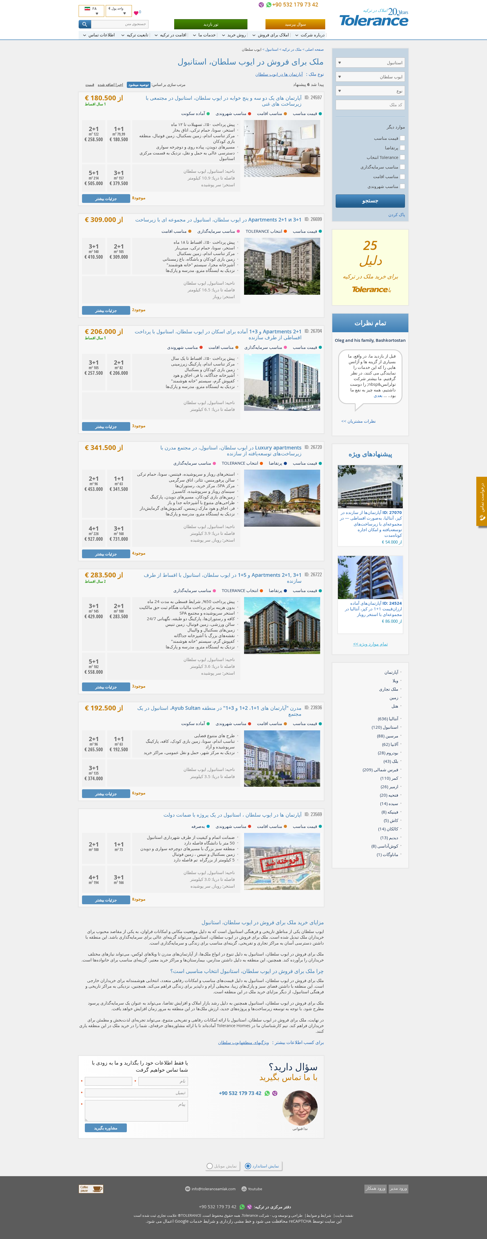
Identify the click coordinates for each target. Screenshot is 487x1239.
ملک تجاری (388, 689)
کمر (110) (389, 778)
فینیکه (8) (390, 812)
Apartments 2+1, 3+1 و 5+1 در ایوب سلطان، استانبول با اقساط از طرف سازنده (223, 577)
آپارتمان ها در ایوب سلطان (279, 74)
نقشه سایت (344, 1215)
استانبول (271, 49)
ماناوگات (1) (387, 854)
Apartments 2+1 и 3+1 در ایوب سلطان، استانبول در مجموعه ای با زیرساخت (218, 219)
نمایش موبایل (225, 1166)
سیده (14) (389, 803)
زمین (393, 697)
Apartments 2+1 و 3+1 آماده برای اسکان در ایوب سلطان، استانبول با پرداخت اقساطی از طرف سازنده (218, 334)
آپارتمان (391, 672)
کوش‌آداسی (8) (384, 846)
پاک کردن (396, 214)
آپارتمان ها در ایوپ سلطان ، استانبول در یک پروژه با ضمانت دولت (232, 814)
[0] (136, 14)
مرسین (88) (387, 736)
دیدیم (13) (389, 837)
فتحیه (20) (389, 795)
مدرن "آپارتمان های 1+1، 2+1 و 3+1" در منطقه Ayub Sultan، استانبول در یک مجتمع (219, 710)
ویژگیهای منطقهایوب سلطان (243, 1042)
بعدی (378, 395)
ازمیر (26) (389, 786)
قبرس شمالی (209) (380, 769)
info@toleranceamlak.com (214, 1188)
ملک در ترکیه (292, 49)
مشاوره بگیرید (106, 1128)
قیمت (89, 84)
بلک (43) (391, 761)
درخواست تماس (482, 497)
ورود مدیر (398, 1188)
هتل (394, 706)
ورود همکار (375, 1188)
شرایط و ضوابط (318, 1215)
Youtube (255, 1188)
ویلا (395, 680)
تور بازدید (210, 24)
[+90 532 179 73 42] (269, 5)
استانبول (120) (385, 727)
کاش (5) (391, 820)
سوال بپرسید (295, 24)
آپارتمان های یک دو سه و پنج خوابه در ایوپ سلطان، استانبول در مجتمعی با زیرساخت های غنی (224, 100)
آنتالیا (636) (388, 718)
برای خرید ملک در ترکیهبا (370, 270)
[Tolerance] (373, 17)
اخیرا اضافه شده (110, 84)
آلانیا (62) (390, 744)
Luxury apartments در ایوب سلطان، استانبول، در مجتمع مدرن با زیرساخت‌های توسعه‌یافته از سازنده (231, 450)
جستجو (370, 200)
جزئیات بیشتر (106, 198)
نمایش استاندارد (266, 1166)
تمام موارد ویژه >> (370, 644)
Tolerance (250, 1215)
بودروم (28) (388, 752)
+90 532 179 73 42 (296, 4)
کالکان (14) (388, 829)
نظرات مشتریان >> (358, 421)
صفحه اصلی (314, 49)
